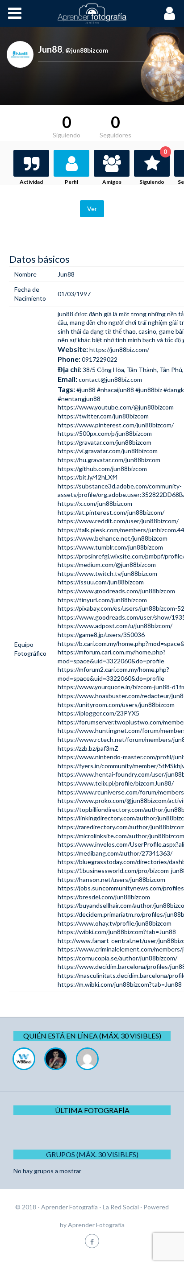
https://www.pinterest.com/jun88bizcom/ (116, 425)
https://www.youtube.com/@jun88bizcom (116, 407)
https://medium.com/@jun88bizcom (107, 564)
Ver (92, 208)
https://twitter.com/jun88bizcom (103, 416)
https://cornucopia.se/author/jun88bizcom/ (117, 958)
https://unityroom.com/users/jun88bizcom (116, 704)
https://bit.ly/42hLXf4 (88, 477)
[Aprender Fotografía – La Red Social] (92, 13)
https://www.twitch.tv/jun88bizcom (107, 573)
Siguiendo (153, 167)
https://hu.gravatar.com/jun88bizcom (109, 459)
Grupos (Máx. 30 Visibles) (92, 1154)
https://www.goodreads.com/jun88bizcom (116, 591)
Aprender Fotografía (96, 1225)
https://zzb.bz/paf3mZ (88, 748)
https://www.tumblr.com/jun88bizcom (110, 547)
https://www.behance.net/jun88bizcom (112, 538)
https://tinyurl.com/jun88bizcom (102, 600)
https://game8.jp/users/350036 (101, 634)
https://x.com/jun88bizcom (95, 503)
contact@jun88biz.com (110, 379)
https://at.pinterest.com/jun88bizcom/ (111, 512)
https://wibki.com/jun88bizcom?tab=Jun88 (117, 931)
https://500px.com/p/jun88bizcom (105, 433)
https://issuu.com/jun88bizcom (101, 582)
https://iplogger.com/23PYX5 (98, 713)
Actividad (31, 181)
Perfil (71, 181)
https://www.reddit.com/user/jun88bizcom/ (118, 521)
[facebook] (92, 1241)
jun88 (65, 314)
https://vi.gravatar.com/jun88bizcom (108, 451)
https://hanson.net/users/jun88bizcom (111, 879)
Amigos (111, 181)
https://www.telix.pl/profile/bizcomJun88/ (116, 783)
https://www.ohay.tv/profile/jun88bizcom (114, 923)
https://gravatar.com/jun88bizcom (104, 442)
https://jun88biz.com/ (119, 349)
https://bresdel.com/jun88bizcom (104, 897)
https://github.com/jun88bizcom (102, 468)
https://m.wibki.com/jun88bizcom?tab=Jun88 (120, 984)
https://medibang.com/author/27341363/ (115, 853)
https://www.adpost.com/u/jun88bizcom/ (115, 625)
